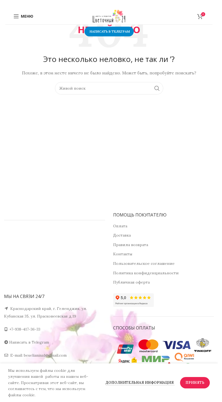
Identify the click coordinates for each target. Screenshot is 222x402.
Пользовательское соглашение (144, 263)
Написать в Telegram (29, 342)
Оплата (120, 226)
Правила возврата (130, 244)
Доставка (122, 235)
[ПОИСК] (157, 88)
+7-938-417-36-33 (24, 329)
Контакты (122, 254)
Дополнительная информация (140, 382)
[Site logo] (109, 16)
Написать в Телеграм (110, 31)
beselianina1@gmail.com (45, 355)
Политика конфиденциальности (146, 273)
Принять (194, 382)
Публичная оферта (131, 282)
